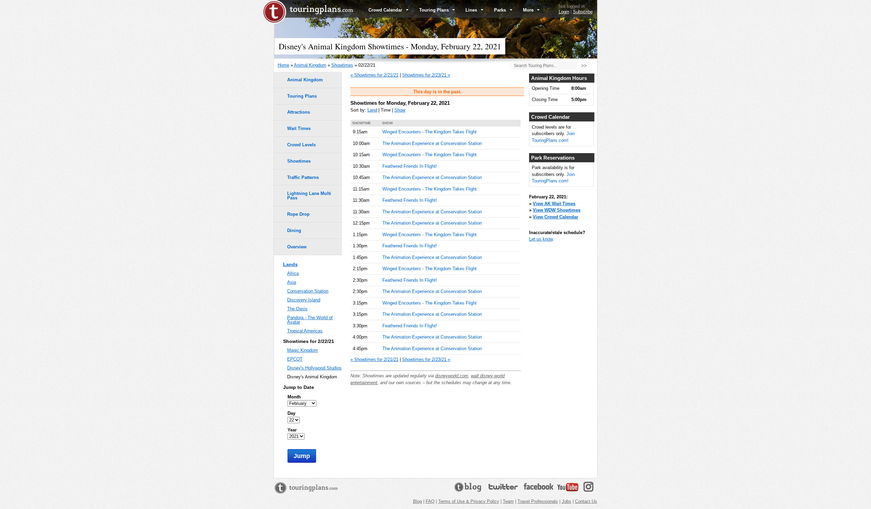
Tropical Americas (305, 330)
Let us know (541, 239)
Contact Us (586, 501)
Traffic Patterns (303, 177)
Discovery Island (303, 299)
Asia (291, 282)
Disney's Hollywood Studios (314, 368)
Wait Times (299, 128)
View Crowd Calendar (555, 216)
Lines (471, 10)
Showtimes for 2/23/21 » (426, 75)
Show (399, 110)
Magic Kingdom (302, 350)
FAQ (430, 501)
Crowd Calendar (386, 10)
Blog (417, 501)
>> (584, 65)
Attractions (298, 112)
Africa (293, 273)
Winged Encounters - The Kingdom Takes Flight (429, 131)
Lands (290, 264)
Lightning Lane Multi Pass (309, 195)
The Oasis (297, 308)
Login (564, 11)
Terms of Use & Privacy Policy (468, 501)
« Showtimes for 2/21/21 (374, 75)
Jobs (566, 501)
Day (291, 413)
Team (508, 501)
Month (294, 396)
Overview (297, 246)
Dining (294, 230)
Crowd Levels (301, 144)
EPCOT (294, 359)
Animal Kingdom (310, 65)
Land (372, 110)
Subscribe (583, 11)
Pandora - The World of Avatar (310, 320)
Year (292, 429)
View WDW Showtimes (556, 210)
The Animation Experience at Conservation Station (432, 143)
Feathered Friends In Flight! (409, 166)
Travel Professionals (537, 501)
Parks (500, 10)
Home (283, 65)
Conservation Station (307, 291)
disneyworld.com (451, 375)
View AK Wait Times (554, 203)
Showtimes (342, 65)
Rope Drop (298, 214)
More (529, 10)
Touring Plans (434, 10)
